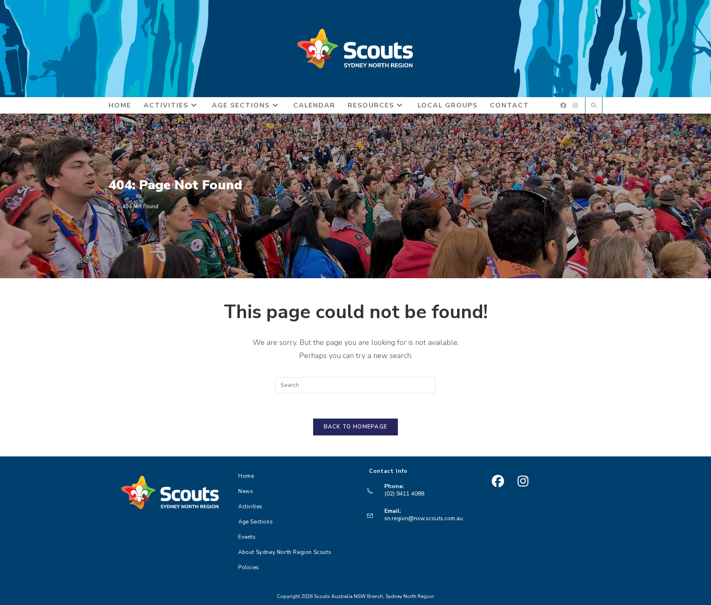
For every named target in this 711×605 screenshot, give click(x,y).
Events (247, 537)
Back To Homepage (356, 426)
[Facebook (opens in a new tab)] (563, 105)
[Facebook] (497, 481)
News (245, 491)
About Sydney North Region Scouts (284, 552)
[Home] (111, 206)
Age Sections (255, 522)
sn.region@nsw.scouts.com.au (423, 518)
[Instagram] (522, 481)
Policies (248, 567)
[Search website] (593, 106)
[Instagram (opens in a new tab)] (575, 105)
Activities (250, 506)
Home (246, 476)
